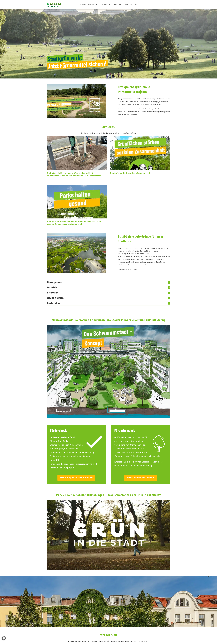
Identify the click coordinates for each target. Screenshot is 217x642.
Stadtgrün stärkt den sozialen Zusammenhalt (130, 173)
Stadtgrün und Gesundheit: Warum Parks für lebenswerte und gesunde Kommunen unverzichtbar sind (74, 222)
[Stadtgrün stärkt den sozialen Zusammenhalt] (140, 153)
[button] (136, 4)
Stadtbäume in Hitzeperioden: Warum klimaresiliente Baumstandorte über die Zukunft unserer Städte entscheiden (74, 174)
